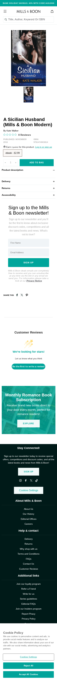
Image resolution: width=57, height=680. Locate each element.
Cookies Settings (28, 490)
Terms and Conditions (28, 554)
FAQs (28, 559)
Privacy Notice (34, 281)
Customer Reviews (28, 569)
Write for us (28, 594)
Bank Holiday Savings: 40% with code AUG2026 (28, 3)
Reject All (28, 665)
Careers (29, 524)
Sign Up (28, 471)
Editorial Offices (28, 519)
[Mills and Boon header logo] (28, 11)
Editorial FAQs (28, 604)
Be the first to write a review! (28, 366)
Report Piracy (28, 614)
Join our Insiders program (28, 608)
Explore (28, 423)
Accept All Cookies (28, 674)
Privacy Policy (28, 618)
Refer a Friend (28, 589)
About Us (28, 509)
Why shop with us (28, 549)
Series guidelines (28, 598)
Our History (28, 514)
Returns (28, 188)
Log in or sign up (43, 147)
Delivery (28, 181)
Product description (28, 169)
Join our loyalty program (28, 584)
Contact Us (28, 563)
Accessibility (28, 195)
